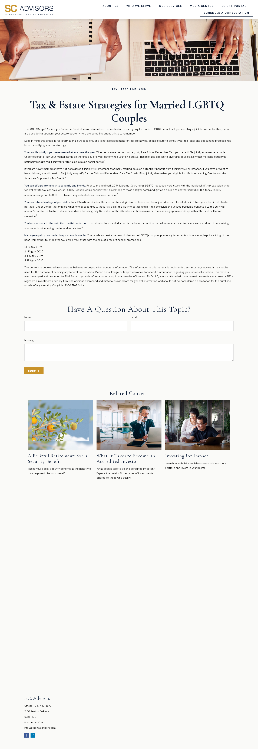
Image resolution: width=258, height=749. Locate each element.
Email (134, 317)
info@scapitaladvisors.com (40, 727)
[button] (110, 6)
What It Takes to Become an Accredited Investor (126, 458)
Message (29, 340)
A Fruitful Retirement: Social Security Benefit (58, 458)
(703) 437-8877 (41, 705)
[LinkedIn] (33, 735)
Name (27, 317)
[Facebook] (26, 735)
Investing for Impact (186, 456)
